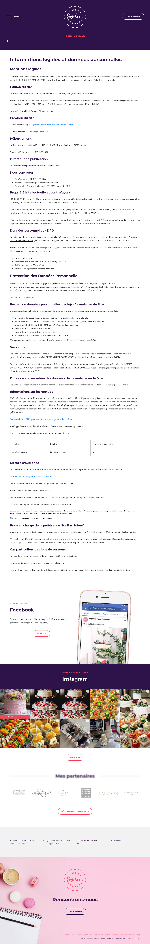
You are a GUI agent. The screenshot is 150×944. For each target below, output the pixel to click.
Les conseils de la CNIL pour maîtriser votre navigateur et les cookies (41, 419)
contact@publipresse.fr (38, 131)
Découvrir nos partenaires (75, 811)
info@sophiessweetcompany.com (57, 841)
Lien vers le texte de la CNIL (22, 297)
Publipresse (120, 938)
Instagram (75, 757)
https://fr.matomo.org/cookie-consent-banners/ (32, 476)
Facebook (42, 633)
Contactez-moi (75, 911)
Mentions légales (133, 938)
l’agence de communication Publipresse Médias (52, 124)
